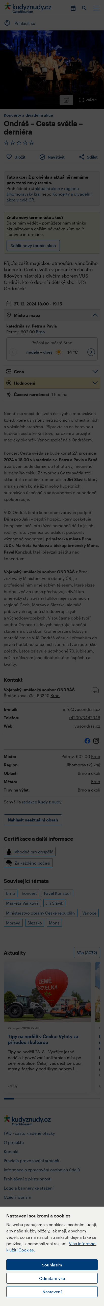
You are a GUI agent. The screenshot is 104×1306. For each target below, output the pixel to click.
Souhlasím (52, 1264)
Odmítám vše (52, 1278)
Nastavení (52, 1291)
